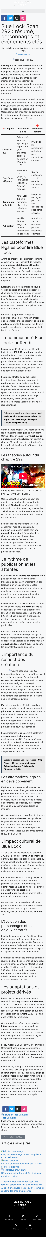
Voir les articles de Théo (13, 1137)
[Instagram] (18, 1109)
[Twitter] (12, 1109)
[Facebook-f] (5, 1109)
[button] (23, 11)
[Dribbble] (24, 1109)
